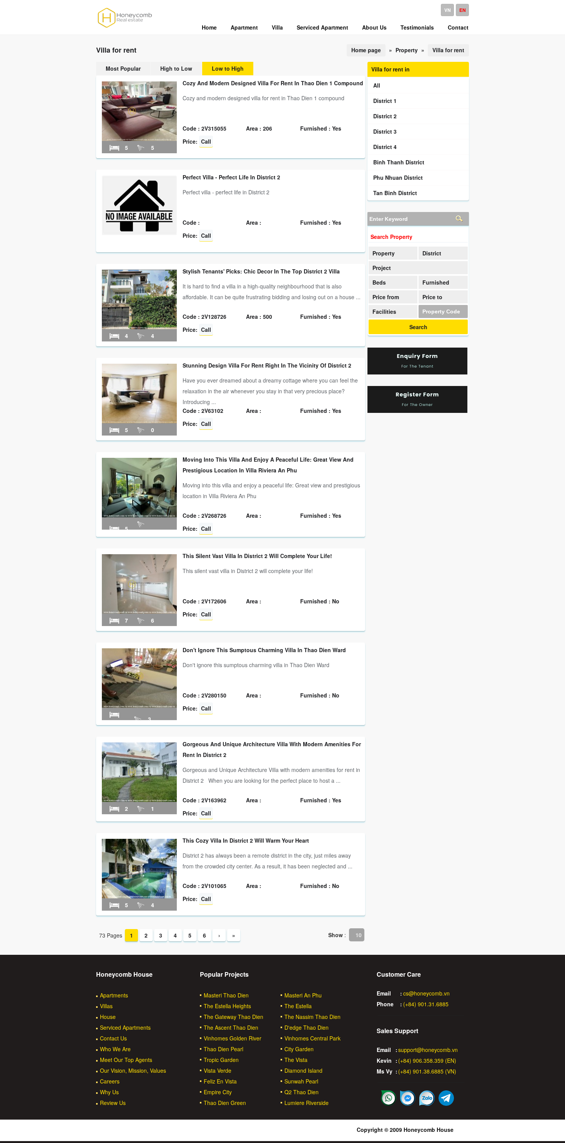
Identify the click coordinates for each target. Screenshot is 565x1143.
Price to (432, 297)
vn (447, 10)
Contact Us (113, 1038)
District (431, 253)
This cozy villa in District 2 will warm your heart (246, 840)
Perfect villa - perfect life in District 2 (231, 177)
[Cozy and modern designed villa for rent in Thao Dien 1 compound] (139, 138)
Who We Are (115, 1049)
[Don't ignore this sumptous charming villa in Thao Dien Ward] (139, 705)
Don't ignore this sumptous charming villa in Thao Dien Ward (264, 650)
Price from (385, 297)
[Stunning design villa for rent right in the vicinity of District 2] (139, 421)
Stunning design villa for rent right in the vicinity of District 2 (267, 365)
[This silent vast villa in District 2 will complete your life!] (139, 611)
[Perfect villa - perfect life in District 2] (139, 233)
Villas (106, 1006)
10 (359, 935)
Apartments (114, 995)
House (108, 1016)
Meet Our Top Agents (126, 1059)
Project (381, 268)
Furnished (435, 282)
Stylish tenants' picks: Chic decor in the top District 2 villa (261, 271)
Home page (366, 50)
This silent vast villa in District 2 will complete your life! (257, 556)
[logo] (125, 27)
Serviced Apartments (125, 1027)
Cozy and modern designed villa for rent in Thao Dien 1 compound (273, 83)
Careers (110, 1081)
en (462, 10)
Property (383, 253)
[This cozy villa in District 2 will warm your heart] (139, 896)
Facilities (384, 311)
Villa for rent (448, 50)
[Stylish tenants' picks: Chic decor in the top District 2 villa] (139, 327)
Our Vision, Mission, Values (133, 1070)
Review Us (113, 1103)
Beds (379, 282)
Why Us (109, 1092)
